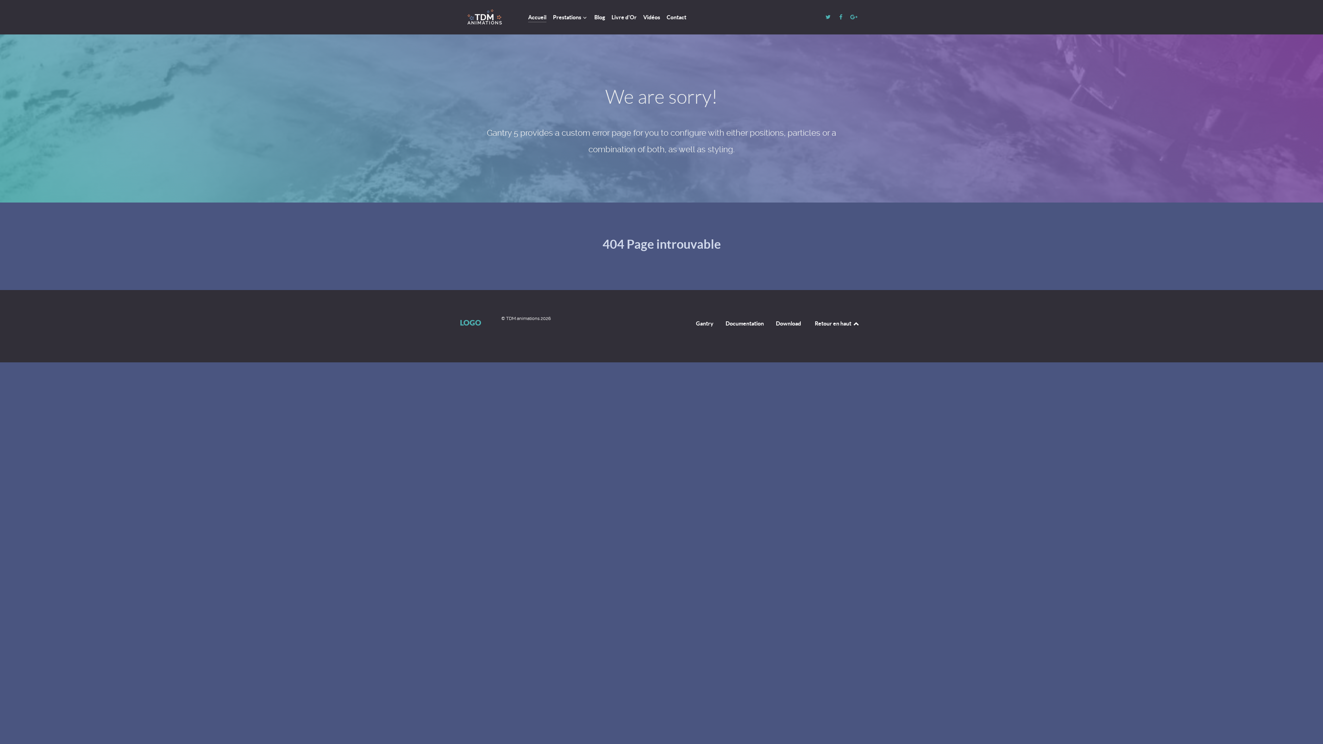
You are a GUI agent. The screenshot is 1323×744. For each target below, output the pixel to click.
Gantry (705, 323)
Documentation (745, 323)
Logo (470, 322)
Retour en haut (833, 323)
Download (788, 323)
